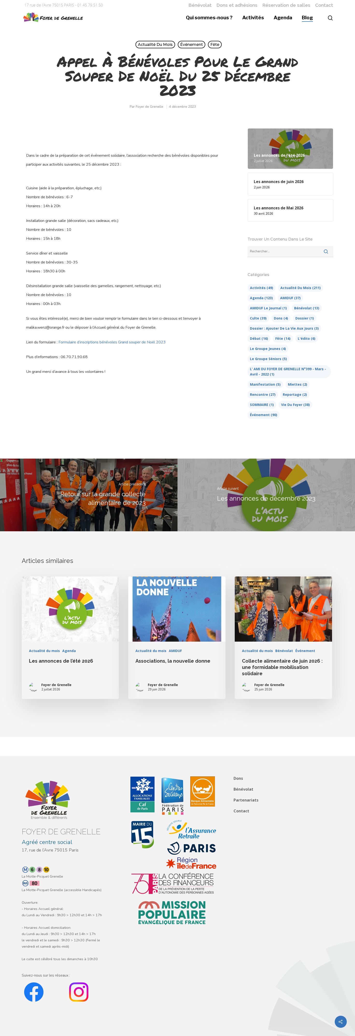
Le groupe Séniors (268, 358)
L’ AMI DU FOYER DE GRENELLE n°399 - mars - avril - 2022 (288, 371)
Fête (214, 44)
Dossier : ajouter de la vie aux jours (284, 328)
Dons (281, 318)
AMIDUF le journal (268, 308)
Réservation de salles (286, 5)
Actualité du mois (155, 44)
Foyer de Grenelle (149, 106)
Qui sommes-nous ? (209, 18)
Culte (258, 318)
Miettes (297, 384)
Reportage (295, 394)
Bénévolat (200, 5)
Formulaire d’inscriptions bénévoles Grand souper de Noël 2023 (112, 342)
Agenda (283, 18)
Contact (324, 5)
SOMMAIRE (262, 404)
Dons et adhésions (236, 5)
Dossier (304, 318)
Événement (191, 44)
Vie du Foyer (295, 404)
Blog (307, 18)
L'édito (306, 338)
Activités (253, 18)
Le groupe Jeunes (268, 348)
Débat (259, 338)
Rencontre (263, 394)
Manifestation (265, 384)
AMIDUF (290, 298)
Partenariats (246, 800)
